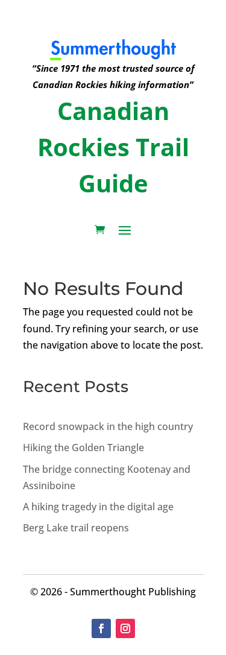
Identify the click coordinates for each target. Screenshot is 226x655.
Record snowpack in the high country (108, 426)
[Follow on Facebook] (101, 628)
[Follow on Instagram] (125, 628)
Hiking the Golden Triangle (83, 447)
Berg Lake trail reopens (76, 527)
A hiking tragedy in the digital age (98, 506)
